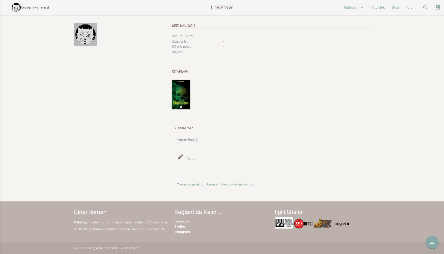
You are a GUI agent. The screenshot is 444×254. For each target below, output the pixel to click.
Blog (395, 7)
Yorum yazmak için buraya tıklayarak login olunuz (215, 184)
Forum (411, 7)
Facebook (182, 221)
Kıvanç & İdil (94, 248)
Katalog (354, 7)
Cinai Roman (222, 7)
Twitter (179, 226)
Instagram (182, 232)
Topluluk (378, 7)
